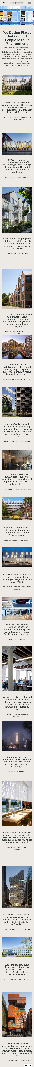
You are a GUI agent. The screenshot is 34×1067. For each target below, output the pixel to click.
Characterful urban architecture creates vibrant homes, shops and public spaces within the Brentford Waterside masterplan (17, 369)
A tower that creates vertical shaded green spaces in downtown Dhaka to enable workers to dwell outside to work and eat (17, 919)
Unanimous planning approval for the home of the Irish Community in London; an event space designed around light (17, 762)
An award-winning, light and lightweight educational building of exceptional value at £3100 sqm (17, 578)
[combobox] (28, 1065)
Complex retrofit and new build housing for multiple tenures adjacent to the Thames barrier (17, 531)
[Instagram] (4, 3)
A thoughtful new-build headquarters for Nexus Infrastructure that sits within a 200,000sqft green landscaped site (17, 969)
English (26, 1065)
